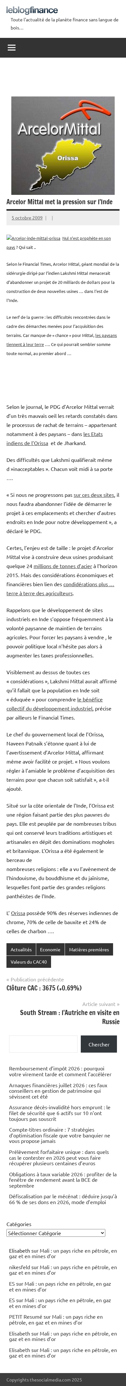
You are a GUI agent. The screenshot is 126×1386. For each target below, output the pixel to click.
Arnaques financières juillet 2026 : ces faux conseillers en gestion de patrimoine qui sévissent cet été (58, 1091)
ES (12, 1283)
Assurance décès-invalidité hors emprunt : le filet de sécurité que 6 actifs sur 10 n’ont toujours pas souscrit (59, 1113)
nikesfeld (19, 1267)
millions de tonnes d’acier (63, 566)
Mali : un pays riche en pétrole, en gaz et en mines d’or (63, 1253)
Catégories (18, 1224)
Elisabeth (19, 1333)
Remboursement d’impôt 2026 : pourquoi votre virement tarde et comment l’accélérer (60, 1071)
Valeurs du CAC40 (29, 962)
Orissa (18, 913)
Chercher (99, 1044)
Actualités (21, 949)
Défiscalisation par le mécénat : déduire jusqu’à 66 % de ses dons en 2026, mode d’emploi (63, 1199)
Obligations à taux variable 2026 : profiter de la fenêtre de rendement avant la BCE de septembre (63, 1180)
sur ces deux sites (94, 494)
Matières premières (89, 949)
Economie (50, 949)
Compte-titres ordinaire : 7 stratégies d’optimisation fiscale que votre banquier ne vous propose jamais (59, 1135)
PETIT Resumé (25, 1316)
